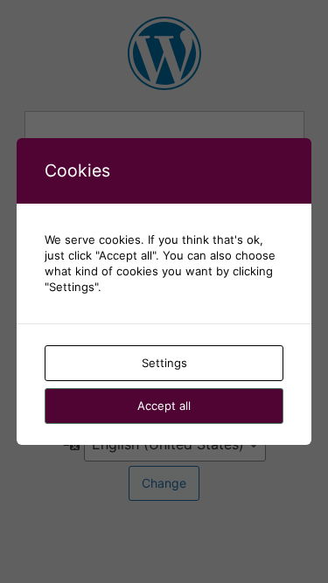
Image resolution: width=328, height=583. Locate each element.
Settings (164, 363)
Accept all (164, 406)
